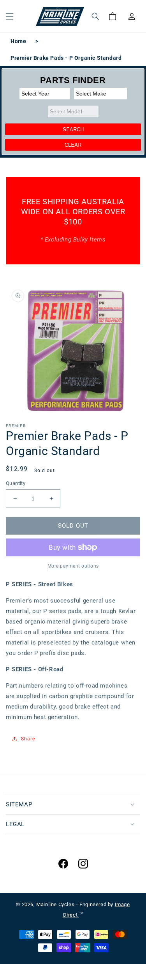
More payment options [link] (73, 566)
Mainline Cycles (55, 904)
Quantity (15, 483)
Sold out (73, 525)
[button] (9, 16)
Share (28, 739)
